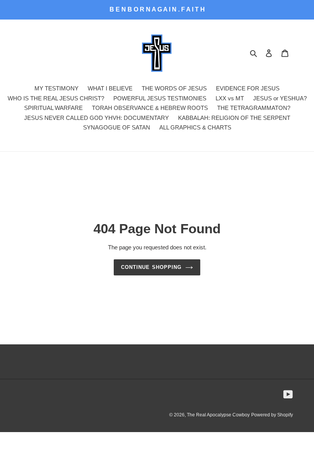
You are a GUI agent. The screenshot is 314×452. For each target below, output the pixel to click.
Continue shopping (151, 267)
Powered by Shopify (272, 415)
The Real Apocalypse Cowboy (218, 415)
